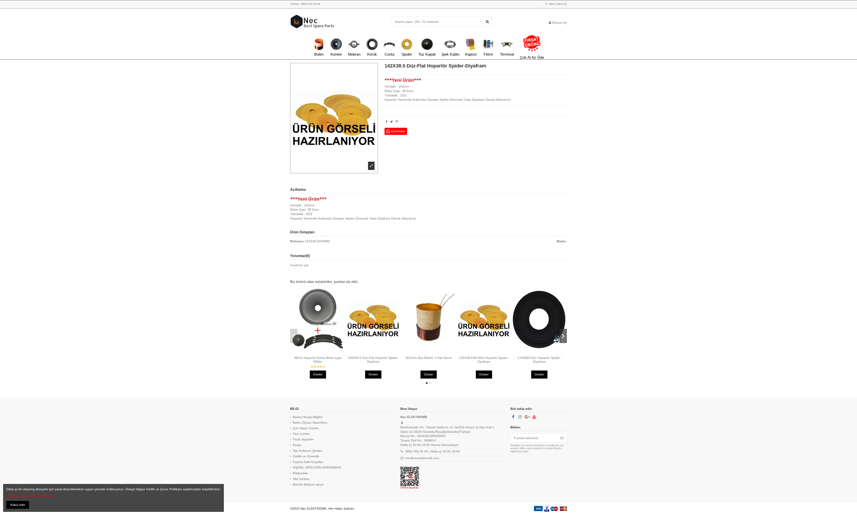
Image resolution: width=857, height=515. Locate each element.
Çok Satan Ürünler (306, 428)
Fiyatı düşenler (303, 439)
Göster (318, 374)
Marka (561, 241)
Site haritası (301, 479)
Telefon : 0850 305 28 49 (305, 4)
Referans (297, 241)
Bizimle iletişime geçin (308, 484)
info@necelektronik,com (422, 458)
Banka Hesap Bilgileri (308, 417)
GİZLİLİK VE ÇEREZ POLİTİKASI (29, 496)
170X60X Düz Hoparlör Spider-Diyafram (539, 359)
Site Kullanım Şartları (307, 450)
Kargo (297, 445)
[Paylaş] (386, 122)
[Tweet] (391, 122)
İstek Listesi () (557, 4)
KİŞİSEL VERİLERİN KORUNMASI (317, 467)
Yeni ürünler (301, 433)
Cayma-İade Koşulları (308, 462)
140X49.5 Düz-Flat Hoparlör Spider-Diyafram (373, 359)
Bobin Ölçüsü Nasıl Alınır (310, 422)
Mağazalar (300, 473)
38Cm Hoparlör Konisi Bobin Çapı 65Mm (318, 359)
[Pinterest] (397, 122)
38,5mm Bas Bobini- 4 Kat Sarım (429, 358)
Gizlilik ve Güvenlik (306, 456)
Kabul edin (17, 505)
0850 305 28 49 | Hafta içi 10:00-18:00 (432, 451)
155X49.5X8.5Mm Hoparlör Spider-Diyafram (484, 359)
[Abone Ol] (562, 438)
